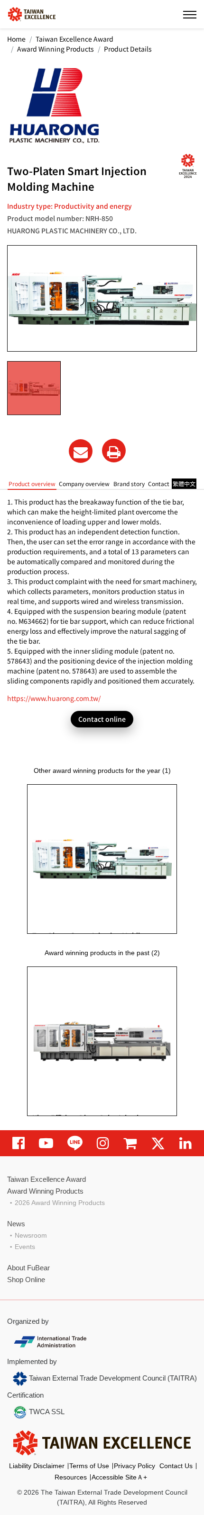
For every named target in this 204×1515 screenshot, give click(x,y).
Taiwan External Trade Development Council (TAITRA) (112, 1378)
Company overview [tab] (84, 483)
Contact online (102, 719)
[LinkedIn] (185, 1143)
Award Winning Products (55, 48)
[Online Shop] (130, 1143)
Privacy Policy (134, 1466)
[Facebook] (18, 1143)
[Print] (114, 450)
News (16, 1223)
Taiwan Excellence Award (74, 39)
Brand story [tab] (129, 483)
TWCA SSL (46, 1412)
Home (16, 39)
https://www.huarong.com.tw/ (54, 698)
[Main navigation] (190, 14)
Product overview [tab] (32, 483)
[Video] (46, 1143)
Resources (71, 1477)
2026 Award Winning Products (60, 1202)
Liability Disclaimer (37, 1466)
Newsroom (31, 1235)
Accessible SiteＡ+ (119, 1477)
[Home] (32, 13)
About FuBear (28, 1267)
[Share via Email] (81, 451)
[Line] (75, 1143)
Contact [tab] (158, 483)
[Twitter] (158, 1143)
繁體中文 (184, 483)
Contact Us (176, 1466)
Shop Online (26, 1279)
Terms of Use (89, 1466)
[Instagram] (103, 1143)
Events (25, 1246)
